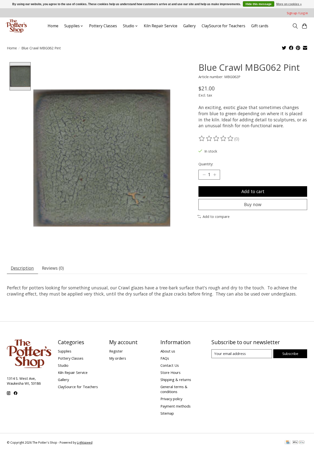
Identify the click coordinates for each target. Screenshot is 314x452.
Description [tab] (22, 268)
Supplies (64, 351)
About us (167, 351)
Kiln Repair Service (160, 25)
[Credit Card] (288, 442)
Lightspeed (84, 442)
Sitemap (167, 413)
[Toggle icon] (295, 26)
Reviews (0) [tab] (53, 268)
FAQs (164, 358)
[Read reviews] (216, 138)
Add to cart (252, 191)
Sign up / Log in (297, 13)
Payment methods (175, 406)
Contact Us (169, 365)
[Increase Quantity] (214, 174)
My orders (117, 358)
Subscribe (290, 353)
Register (116, 351)
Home (53, 25)
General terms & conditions (173, 389)
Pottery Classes (103, 25)
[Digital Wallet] (299, 442)
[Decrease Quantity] (204, 174)
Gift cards (259, 25)
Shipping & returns (175, 379)
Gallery (189, 25)
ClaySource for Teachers (223, 25)
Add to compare (216, 216)
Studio (63, 365)
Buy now (253, 204)
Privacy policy (171, 398)
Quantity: (205, 163)
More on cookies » (289, 4)
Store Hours (170, 372)
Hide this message (259, 4)
